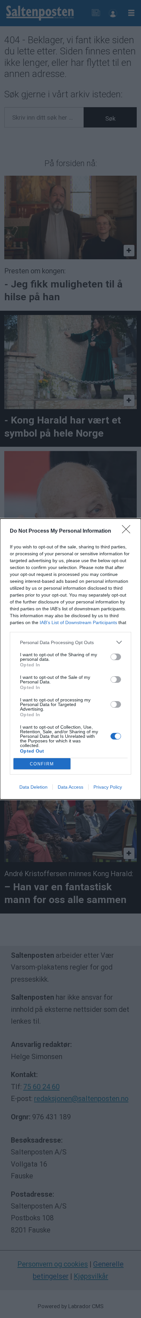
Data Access (70, 787)
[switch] (116, 657)
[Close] (128, 531)
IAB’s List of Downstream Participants (78, 622)
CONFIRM (42, 763)
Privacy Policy (107, 787)
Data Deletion (33, 787)
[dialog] (70, 659)
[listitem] (70, 642)
